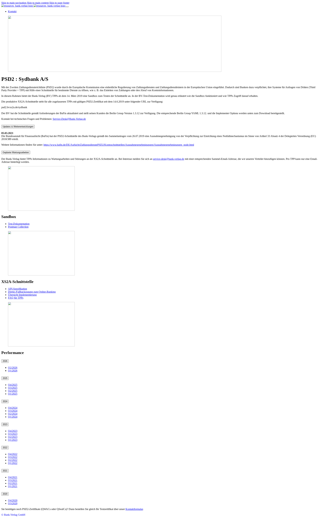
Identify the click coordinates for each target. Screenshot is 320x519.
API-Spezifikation (17, 288)
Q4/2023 (12, 431)
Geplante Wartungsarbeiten (16, 152)
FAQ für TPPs (15, 297)
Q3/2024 (12, 410)
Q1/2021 (12, 486)
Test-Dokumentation (19, 223)
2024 (5, 401)
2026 (5, 361)
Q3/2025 (12, 387)
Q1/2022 (12, 463)
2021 (5, 471)
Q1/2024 (12, 416)
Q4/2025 (12, 384)
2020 (5, 494)
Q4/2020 (12, 500)
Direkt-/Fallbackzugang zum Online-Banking (32, 291)
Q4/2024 (12, 407)
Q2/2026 (12, 367)
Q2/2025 (12, 390)
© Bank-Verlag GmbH (13, 514)
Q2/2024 (12, 413)
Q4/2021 (12, 477)
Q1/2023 (12, 439)
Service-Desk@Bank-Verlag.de (69, 119)
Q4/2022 (12, 454)
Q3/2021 (12, 480)
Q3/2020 (12, 503)
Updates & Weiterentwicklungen (18, 126)
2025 (5, 378)
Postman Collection (18, 226)
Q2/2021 (12, 483)
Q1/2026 (12, 370)
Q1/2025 (12, 393)
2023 (5, 424)
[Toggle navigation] (67, 6)
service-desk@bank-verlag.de (168, 159)
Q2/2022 (12, 460)
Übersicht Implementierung (22, 294)
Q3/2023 (12, 433)
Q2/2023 (12, 437)
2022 (5, 447)
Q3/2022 (12, 457)
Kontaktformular (134, 509)
